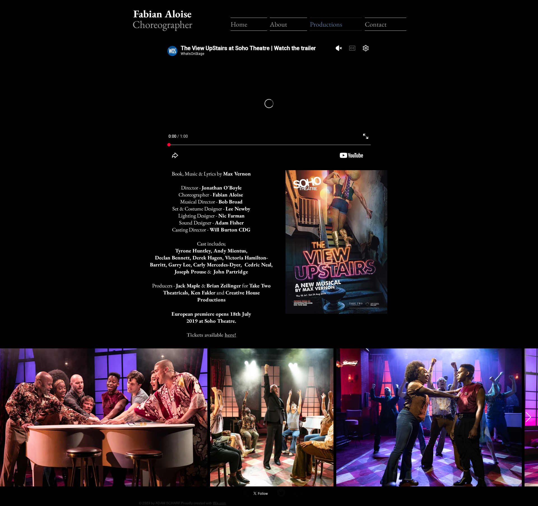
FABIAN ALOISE (371, 7)
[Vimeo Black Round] (298, 492)
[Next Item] (528, 417)
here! (230, 334)
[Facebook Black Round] (248, 492)
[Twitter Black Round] (281, 492)
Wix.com (219, 503)
